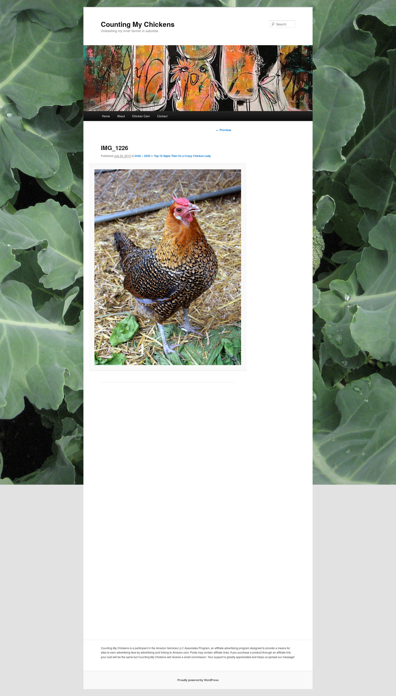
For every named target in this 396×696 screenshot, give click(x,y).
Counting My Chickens (138, 24)
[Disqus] (168, 451)
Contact (162, 116)
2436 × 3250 (142, 156)
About (121, 116)
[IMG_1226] (167, 267)
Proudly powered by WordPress (198, 680)
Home (106, 116)
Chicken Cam (141, 116)
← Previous (223, 130)
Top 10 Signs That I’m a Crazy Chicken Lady (182, 156)
